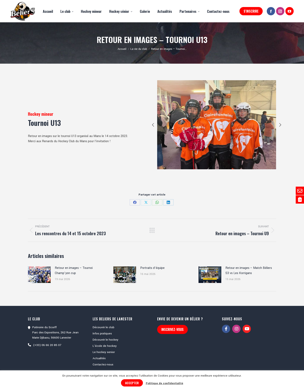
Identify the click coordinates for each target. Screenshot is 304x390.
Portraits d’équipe (152, 268)
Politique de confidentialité (164, 383)
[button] (153, 125)
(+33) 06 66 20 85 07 (47, 345)
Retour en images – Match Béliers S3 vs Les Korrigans (248, 270)
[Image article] (39, 274)
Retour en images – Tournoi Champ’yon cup (74, 270)
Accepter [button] (132, 382)
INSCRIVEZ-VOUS (172, 329)
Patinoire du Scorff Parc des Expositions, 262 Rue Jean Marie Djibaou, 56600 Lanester (55, 332)
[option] (216, 124)
